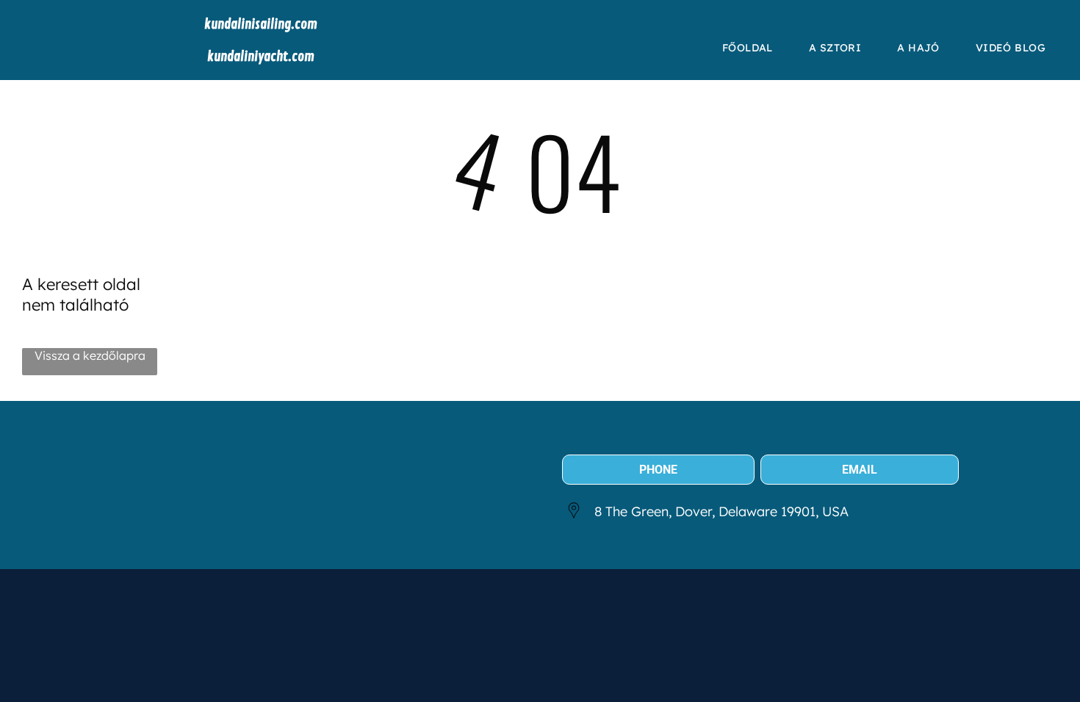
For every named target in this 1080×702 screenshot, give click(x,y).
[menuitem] (753, 48)
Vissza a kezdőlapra (90, 355)
